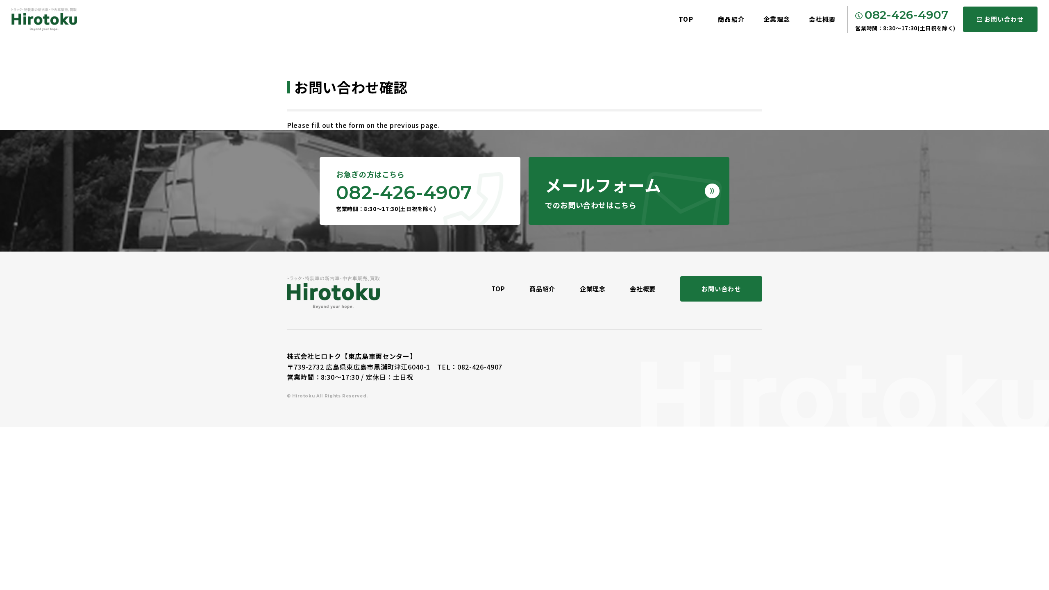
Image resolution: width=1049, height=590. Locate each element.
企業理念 (776, 19)
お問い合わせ (1003, 19)
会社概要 (822, 19)
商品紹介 (731, 19)
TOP (686, 19)
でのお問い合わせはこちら (603, 191)
